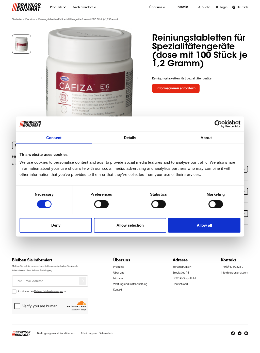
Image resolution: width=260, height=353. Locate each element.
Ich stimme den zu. (42, 291)
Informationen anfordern (176, 88)
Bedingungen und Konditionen (55, 333)
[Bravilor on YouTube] (246, 333)
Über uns (155, 7)
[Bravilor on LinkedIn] (239, 333)
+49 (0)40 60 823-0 (232, 266)
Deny (55, 225)
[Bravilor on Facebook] (233, 333)
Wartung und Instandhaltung (130, 284)
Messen (118, 278)
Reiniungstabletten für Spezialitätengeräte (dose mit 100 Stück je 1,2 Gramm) (78, 19)
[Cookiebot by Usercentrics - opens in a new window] (218, 124)
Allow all (204, 225)
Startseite (17, 19)
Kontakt (182, 7)
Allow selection (130, 225)
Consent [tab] (53, 137)
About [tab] (206, 137)
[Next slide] (137, 78)
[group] (21, 44)
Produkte (56, 7)
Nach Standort (83, 7)
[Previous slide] (42, 78)
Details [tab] (130, 137)
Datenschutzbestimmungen (48, 291)
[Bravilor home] (26, 7)
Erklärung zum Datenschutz (97, 333)
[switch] (101, 204)
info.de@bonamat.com (234, 272)
